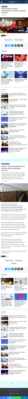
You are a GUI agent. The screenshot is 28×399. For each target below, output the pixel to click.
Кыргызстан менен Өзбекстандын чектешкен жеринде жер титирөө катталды (17, 106)
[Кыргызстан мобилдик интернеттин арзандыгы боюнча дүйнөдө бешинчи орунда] (7, 74)
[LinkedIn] (12, 45)
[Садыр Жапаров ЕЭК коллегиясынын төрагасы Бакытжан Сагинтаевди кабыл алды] (4, 143)
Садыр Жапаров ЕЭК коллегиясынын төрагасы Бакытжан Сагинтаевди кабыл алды (18, 143)
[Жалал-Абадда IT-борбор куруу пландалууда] (21, 74)
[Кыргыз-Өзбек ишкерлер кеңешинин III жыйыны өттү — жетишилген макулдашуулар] (4, 125)
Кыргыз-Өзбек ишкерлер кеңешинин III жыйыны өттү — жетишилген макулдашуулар (18, 125)
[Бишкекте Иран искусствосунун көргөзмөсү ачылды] (4, 131)
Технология (4, 6)
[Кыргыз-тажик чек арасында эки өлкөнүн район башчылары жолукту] (4, 95)
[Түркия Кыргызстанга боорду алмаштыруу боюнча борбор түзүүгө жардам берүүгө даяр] (4, 113)
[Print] (22, 45)
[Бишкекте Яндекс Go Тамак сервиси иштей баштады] (4, 101)
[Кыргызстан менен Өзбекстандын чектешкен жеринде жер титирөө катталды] (4, 106)
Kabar (7, 35)
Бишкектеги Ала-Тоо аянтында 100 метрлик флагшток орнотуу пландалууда (17, 119)
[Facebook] (6, 45)
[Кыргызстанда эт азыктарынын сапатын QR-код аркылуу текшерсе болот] (21, 57)
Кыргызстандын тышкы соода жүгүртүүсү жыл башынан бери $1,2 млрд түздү (18, 137)
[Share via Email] (18, 45)
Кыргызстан (8, 39)
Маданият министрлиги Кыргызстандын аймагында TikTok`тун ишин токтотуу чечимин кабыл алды (7, 65)
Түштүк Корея (19, 39)
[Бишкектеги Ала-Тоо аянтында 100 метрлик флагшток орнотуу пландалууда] (4, 119)
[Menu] (1, 2)
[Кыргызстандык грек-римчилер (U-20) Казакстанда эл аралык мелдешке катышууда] (4, 150)
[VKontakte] (15, 45)
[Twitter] (9, 45)
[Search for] (26, 2)
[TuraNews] (14, 2)
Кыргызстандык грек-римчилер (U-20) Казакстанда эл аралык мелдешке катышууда (17, 150)
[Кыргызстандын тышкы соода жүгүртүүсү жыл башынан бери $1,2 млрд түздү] (4, 137)
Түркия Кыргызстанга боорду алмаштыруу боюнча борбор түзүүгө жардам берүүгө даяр (16, 113)
